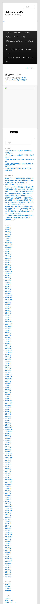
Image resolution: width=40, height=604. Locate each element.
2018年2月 (8, 449)
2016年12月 (8, 480)
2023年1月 (8, 320)
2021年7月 (8, 359)
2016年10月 (8, 484)
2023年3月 (8, 315)
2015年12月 (8, 506)
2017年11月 (8, 456)
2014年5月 (8, 548)
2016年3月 (8, 500)
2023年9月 (8, 302)
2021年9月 (8, 355)
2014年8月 (8, 541)
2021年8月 (8, 357)
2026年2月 (8, 238)
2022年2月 (8, 344)
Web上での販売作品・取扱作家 (14, 49)
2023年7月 (8, 306)
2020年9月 (8, 381)
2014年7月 (8, 543)
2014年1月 (8, 557)
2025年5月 (8, 258)
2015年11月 (8, 508)
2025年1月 (8, 267)
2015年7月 (8, 517)
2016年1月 (8, 504)
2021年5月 (8, 363)
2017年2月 (8, 475)
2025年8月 (8, 252)
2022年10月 (8, 326)
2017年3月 (8, 473)
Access (8, 53)
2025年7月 (8, 254)
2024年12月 (8, 269)
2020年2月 (8, 396)
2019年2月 (8, 423)
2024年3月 (8, 289)
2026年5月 (8, 232)
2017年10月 (8, 458)
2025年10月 (8, 247)
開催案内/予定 (17, 32)
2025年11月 (8, 245)
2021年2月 (8, 370)
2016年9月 (8, 486)
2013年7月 (8, 570)
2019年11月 (8, 403)
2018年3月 (8, 447)
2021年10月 (8, 353)
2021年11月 (8, 350)
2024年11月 (8, 271)
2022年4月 (8, 339)
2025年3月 (8, 263)
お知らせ (8, 32)
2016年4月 (8, 497)
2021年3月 (8, 368)
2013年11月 (8, 561)
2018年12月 (8, 427)
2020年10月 (8, 379)
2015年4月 (8, 524)
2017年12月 (8, 453)
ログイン (8, 598)
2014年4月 (8, 550)
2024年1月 (8, 293)
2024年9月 (8, 276)
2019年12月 (8, 401)
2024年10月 (8, 273)
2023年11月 (8, 298)
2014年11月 (8, 535)
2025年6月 (8, 256)
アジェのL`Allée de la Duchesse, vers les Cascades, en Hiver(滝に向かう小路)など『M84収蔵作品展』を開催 (19, 187)
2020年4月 (8, 392)
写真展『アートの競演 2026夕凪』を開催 (17, 178)
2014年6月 (8, 546)
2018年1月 (8, 451)
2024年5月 (8, 284)
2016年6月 (8, 493)
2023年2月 (8, 317)
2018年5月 (8, 442)
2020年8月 (8, 383)
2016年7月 (8, 491)
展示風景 (8, 37)
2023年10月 (8, 300)
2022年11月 (8, 324)
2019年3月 (8, 421)
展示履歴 (26, 32)
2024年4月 (8, 287)
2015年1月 (8, 530)
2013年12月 (8, 559)
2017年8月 (8, 462)
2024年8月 (8, 278)
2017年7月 (8, 464)
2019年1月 (8, 425)
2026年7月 (8, 227)
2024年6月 (8, 282)
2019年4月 (8, 418)
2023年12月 (8, 295)
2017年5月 (8, 469)
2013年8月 (8, 568)
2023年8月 (8, 304)
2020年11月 (8, 377)
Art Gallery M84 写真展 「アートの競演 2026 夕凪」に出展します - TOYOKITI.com (20, 180)
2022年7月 (8, 333)
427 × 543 (23, 78)
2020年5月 (8, 390)
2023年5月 (8, 311)
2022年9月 (8, 328)
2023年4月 (8, 313)
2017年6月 (8, 467)
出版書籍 (22, 37)
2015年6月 (8, 519)
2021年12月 (8, 348)
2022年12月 (8, 322)
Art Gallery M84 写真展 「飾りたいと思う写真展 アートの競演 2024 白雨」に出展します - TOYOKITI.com (19, 202)
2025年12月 (8, 243)
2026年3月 (8, 236)
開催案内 (8, 591)
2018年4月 (8, 445)
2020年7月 (8, 385)
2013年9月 (8, 565)
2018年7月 (8, 438)
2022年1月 (8, 346)
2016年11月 (8, 482)
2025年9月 (8, 249)
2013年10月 (8, 563)
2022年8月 (8, 331)
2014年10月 (8, 537)
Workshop (29, 49)
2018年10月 (8, 431)
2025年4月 (8, 260)
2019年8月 (8, 410)
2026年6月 (8, 230)
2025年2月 (8, 265)
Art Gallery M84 (14, 12)
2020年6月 (8, 388)
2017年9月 (8, 460)
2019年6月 (8, 414)
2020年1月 (8, 399)
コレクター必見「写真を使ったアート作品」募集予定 (19, 60)
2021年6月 (8, 361)
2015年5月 (8, 521)
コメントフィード (10, 603)
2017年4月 (8, 471)
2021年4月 (8, 366)
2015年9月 (8, 513)
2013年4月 (8, 576)
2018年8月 (8, 436)
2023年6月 (8, 309)
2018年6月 (8, 440)
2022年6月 (8, 335)
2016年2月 (8, 502)
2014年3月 (8, 552)
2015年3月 (8, 526)
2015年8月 (8, 515)
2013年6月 (8, 572)
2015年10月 (8, 511)
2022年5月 (8, 337)
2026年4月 (8, 234)
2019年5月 (8, 416)
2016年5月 (8, 495)
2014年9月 (8, 539)
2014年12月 (8, 532)
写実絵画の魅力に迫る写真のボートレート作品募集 (19, 43)
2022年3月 (8, 342)
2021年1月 (8, 372)
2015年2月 (8, 528)
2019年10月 (8, 405)
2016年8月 (8, 489)
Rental (15, 37)
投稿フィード (9, 600)
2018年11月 (8, 429)
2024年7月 (8, 280)
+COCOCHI (8, 220)
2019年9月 (8, 407)
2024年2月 (8, 291)
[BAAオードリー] (20, 106)
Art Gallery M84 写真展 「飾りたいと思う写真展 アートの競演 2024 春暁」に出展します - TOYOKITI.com (19, 211)
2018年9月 (8, 434)
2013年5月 (8, 574)
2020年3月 (8, 394)
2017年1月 (8, 478)
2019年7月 (8, 412)
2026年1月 (8, 241)
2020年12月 (8, 374)
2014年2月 (8, 554)
